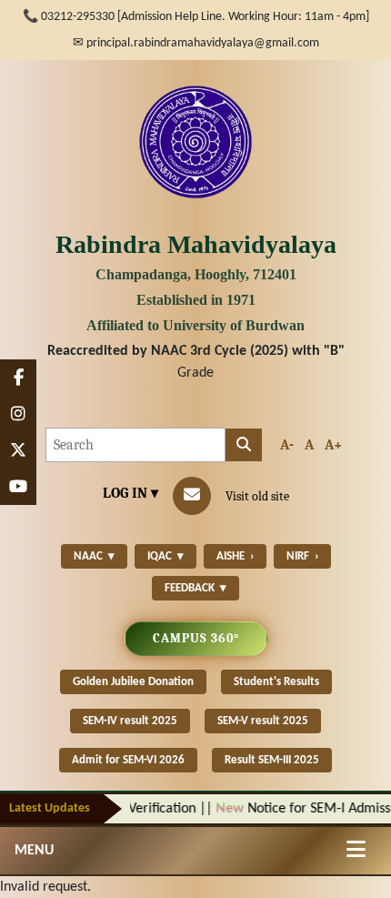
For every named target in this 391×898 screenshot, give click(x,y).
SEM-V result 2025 (262, 721)
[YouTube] (18, 487)
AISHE (235, 556)
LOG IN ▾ (130, 493)
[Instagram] (18, 414)
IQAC (165, 556)
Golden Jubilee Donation (133, 682)
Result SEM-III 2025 (272, 760)
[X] (18, 450)
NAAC (94, 556)
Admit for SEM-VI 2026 (128, 760)
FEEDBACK (195, 588)
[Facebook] (18, 377)
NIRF (302, 556)
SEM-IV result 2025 (130, 721)
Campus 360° (196, 638)
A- (287, 445)
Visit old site (257, 496)
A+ (333, 445)
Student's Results (276, 682)
